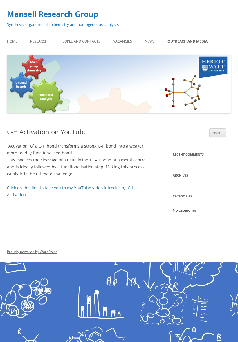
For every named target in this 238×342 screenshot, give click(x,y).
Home (12, 41)
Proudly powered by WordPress (32, 251)
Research (39, 41)
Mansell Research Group (52, 14)
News (150, 41)
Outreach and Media (187, 41)
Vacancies (122, 41)
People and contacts (80, 41)
